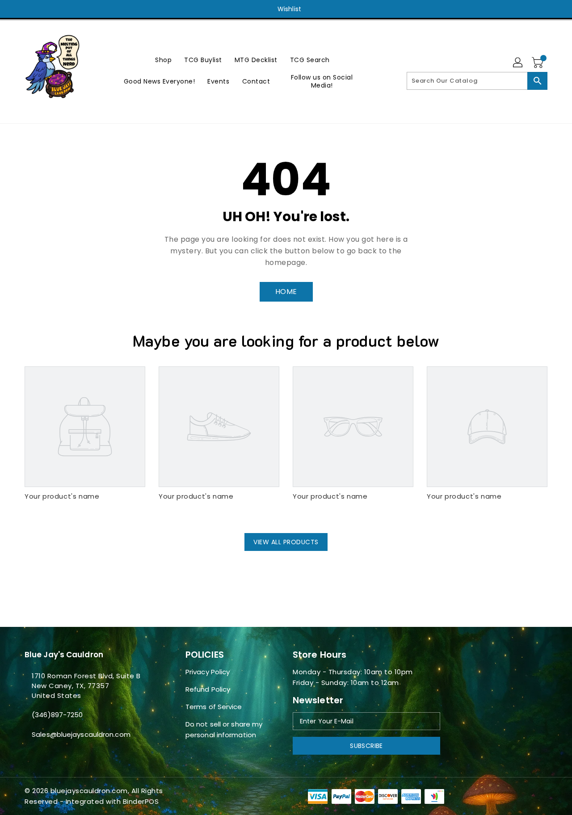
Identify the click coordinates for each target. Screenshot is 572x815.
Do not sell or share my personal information (223, 729)
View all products (286, 542)
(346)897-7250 (57, 714)
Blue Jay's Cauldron (64, 654)
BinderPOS (141, 801)
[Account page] (518, 63)
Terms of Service (213, 706)
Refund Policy (207, 689)
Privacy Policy (207, 671)
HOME (286, 291)
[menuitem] (163, 59)
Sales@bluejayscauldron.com (81, 734)
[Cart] (538, 63)
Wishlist (289, 8)
